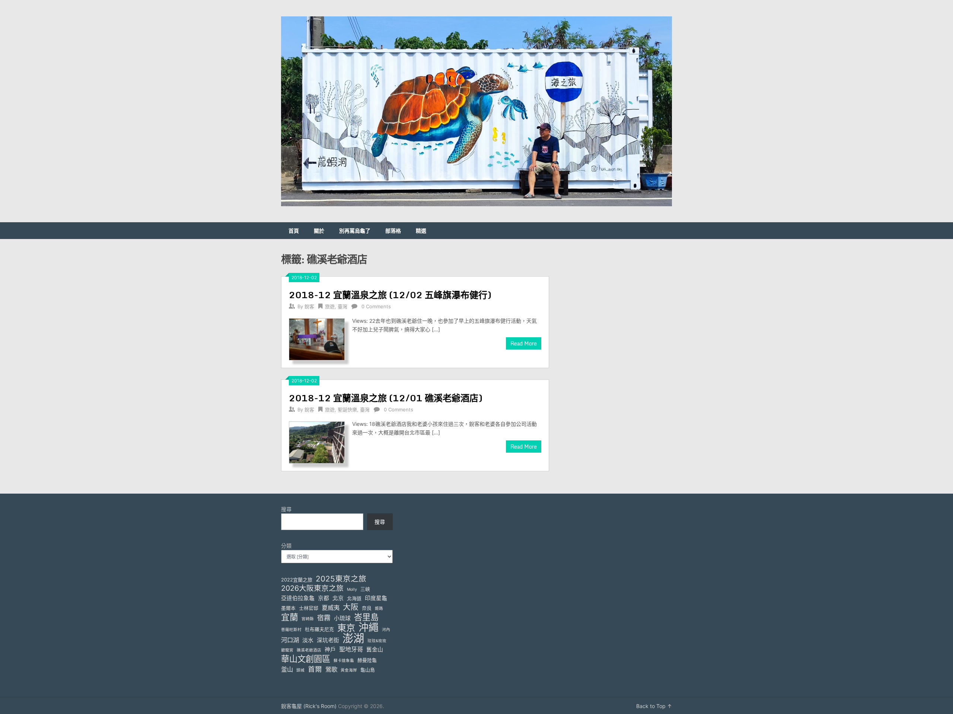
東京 (346, 628)
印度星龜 (376, 598)
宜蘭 (289, 617)
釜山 (287, 669)
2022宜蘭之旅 (296, 580)
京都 (323, 598)
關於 (319, 230)
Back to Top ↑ (654, 706)
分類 (286, 545)
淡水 (307, 640)
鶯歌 (331, 669)
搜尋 (286, 509)
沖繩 (368, 627)
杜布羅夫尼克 (319, 629)
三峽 (365, 589)
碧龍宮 (287, 650)
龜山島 (367, 670)
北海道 (354, 598)
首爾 (315, 669)
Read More (523, 343)
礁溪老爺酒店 (309, 650)
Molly (352, 589)
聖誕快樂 (347, 409)
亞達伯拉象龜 (298, 598)
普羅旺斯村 (291, 629)
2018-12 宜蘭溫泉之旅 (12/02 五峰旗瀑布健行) (390, 294)
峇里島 (366, 617)
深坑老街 (328, 640)
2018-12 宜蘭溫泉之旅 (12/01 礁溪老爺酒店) (385, 398)
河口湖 (290, 640)
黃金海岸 (349, 670)
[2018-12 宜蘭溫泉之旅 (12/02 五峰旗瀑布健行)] (317, 338)
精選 (421, 230)
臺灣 (342, 306)
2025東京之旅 (341, 578)
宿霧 (324, 618)
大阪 (350, 607)
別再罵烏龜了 (354, 230)
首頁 (294, 230)
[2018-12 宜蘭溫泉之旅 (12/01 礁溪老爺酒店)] (317, 441)
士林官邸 (308, 608)
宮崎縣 (308, 618)
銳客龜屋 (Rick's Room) (309, 706)
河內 (386, 629)
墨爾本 (288, 608)
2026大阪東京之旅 (312, 588)
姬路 (379, 608)
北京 (338, 598)
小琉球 (342, 618)
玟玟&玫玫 (376, 640)
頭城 (300, 670)
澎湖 (353, 638)
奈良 (367, 608)
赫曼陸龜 (367, 660)
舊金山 (374, 649)
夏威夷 (331, 607)
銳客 (309, 306)
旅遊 (330, 306)
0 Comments (376, 306)
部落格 (393, 230)
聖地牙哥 (351, 649)
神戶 (330, 649)
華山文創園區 (305, 658)
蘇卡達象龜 (344, 660)
